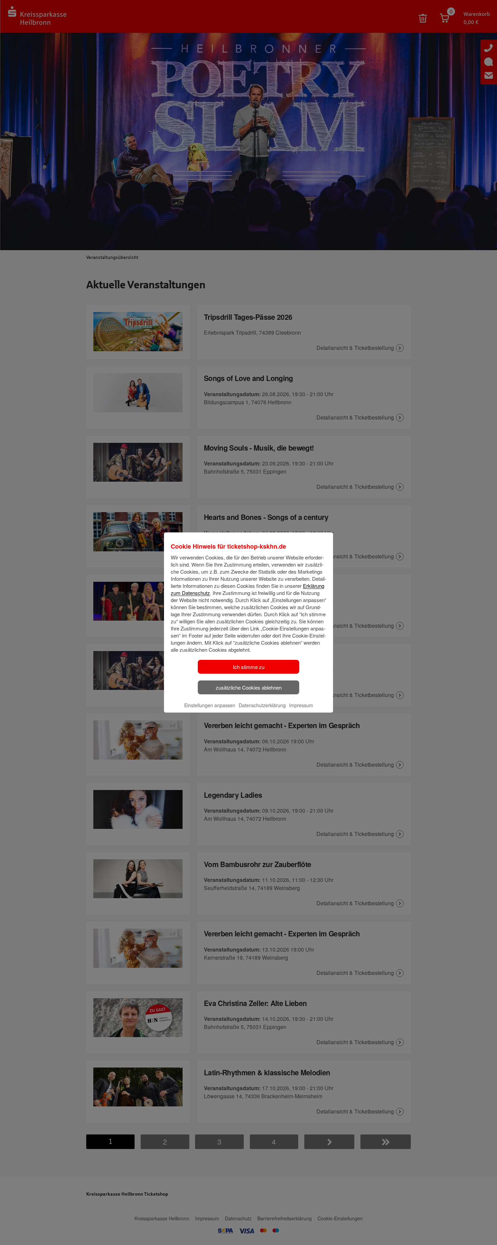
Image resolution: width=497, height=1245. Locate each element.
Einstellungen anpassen (209, 705)
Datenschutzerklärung (262, 705)
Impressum (301, 705)
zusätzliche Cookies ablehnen (249, 687)
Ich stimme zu (248, 666)
